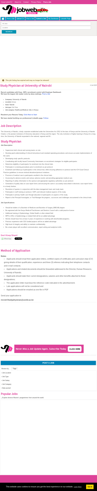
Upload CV (20, 18)
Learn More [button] (78, 487)
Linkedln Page (65, 18)
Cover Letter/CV (6, 2)
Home (3, 18)
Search (9, 32)
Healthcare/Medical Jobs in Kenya (26, 110)
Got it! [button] (90, 487)
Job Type (5, 376)
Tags (14, 368)
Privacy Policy (36, 2)
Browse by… (6, 368)
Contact (26, 2)
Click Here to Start (30, 115)
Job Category (6, 384)
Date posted (6, 388)
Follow (45, 118)
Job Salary (6, 380)
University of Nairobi (19, 99)
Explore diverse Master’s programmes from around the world (23, 398)
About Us (18, 2)
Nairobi (12, 105)
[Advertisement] (48, 54)
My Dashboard (53, 18)
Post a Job (10, 18)
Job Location (6, 373)
